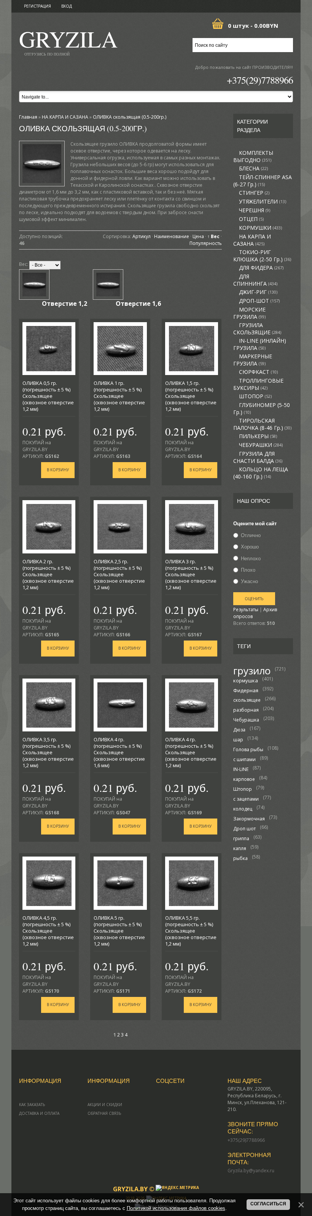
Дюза (239, 729)
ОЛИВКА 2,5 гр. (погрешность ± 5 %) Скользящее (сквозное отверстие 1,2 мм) (119, 574)
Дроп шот (244, 828)
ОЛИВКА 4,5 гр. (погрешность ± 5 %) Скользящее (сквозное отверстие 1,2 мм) (48, 930)
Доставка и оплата (39, 1113)
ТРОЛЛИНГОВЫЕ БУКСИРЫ (258, 384)
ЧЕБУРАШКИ (261, 445)
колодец (242, 809)
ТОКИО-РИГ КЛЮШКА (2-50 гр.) (262, 256)
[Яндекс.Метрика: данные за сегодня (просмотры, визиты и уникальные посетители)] (177, 1188)
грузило (252, 670)
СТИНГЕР (254, 192)
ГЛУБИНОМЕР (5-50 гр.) (261, 409)
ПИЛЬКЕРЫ (258, 436)
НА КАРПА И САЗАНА (252, 240)
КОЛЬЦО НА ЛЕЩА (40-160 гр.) (260, 473)
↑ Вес (213, 236)
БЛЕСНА (253, 168)
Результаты (245, 609)
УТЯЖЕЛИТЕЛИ (262, 201)
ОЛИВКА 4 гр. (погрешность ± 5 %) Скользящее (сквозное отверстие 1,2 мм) (190, 752)
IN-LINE (240, 769)
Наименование (171, 236)
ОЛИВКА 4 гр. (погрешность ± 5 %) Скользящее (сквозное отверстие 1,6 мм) (119, 752)
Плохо (248, 569)
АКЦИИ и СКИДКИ (105, 1104)
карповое (244, 779)
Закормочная (249, 818)
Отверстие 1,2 (64, 303)
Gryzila (68, 41)
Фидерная (245, 690)
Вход (66, 6)
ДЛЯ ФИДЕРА (261, 267)
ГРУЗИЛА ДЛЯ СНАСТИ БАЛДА (257, 457)
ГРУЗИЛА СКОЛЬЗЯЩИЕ (257, 329)
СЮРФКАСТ (258, 372)
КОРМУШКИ (260, 227)
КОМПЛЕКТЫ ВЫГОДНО (253, 156)
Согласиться (268, 1203)
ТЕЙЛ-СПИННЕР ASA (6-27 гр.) (262, 181)
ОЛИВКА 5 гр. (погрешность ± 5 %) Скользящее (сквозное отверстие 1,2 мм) (119, 930)
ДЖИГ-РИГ (258, 292)
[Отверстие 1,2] (34, 284)
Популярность (205, 243)
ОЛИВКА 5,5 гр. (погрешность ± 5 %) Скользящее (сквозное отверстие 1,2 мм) (190, 930)
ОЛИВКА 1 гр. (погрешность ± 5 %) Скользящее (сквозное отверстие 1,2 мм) (119, 396)
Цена (198, 236)
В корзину (58, 469)
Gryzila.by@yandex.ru (251, 1170)
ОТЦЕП (251, 219)
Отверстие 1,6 (138, 303)
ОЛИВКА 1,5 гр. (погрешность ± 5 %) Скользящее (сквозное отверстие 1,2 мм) (190, 396)
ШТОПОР (255, 396)
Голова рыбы (248, 749)
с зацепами (246, 799)
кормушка (245, 680)
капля (239, 848)
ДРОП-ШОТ (259, 300)
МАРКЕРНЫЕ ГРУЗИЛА (252, 360)
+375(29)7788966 (260, 79)
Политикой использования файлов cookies (176, 1208)
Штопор (242, 789)
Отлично (251, 535)
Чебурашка (246, 720)
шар (238, 739)
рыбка (240, 858)
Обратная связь (104, 1113)
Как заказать (32, 1104)
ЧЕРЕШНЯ (254, 210)
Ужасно (249, 581)
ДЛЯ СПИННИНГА (255, 280)
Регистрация (37, 6)
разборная (246, 710)
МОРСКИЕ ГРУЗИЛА (249, 313)
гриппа (241, 838)
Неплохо (251, 558)
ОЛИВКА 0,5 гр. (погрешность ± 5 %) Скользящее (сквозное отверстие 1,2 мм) (48, 396)
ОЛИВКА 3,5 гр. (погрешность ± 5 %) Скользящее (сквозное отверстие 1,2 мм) (48, 752)
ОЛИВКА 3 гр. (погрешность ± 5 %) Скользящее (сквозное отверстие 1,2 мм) (190, 574)
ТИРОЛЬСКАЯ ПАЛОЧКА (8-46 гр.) (262, 424)
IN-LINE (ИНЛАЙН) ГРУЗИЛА (259, 344)
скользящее (247, 700)
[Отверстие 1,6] (108, 284)
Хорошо (250, 547)
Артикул (141, 236)
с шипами (244, 759)
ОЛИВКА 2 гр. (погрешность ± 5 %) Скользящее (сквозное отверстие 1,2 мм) (48, 574)
